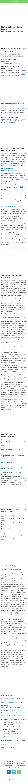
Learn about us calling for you (9, 184)
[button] (26, 1)
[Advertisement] (14, 89)
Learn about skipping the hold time (10, 206)
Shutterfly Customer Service (8, 745)
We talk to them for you (7, 61)
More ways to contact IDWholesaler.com (12, 715)
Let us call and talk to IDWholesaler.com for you (9, 170)
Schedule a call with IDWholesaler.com (11, 314)
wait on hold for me (6, 377)
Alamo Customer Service (8, 747)
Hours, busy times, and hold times (10, 710)
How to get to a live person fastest (10, 707)
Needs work (22, 761)
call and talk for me (19, 375)
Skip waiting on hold (6, 63)
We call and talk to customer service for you (13, 702)
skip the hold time (6, 122)
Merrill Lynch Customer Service (9, 750)
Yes (17, 761)
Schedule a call (18, 63)
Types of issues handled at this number (12, 713)
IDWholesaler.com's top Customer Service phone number (12, 699)
